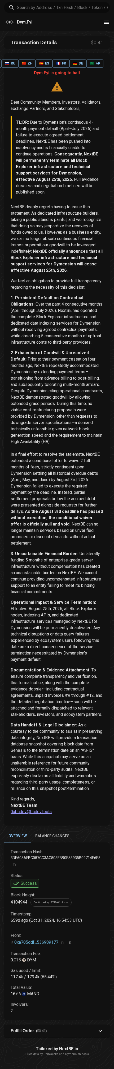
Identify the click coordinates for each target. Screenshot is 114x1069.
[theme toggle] (106, 22)
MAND (32, 993)
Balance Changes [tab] (52, 836)
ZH (27, 63)
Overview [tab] (17, 836)
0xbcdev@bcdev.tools (31, 811)
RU (10, 63)
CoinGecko (50, 1054)
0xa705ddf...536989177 (36, 941)
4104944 (19, 902)
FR (61, 63)
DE (78, 63)
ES (44, 63)
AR (95, 63)
